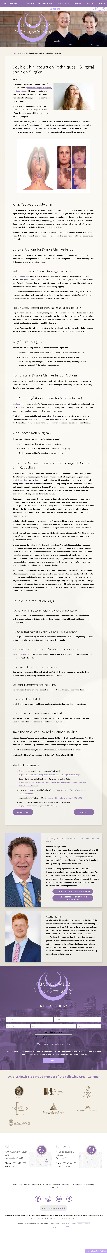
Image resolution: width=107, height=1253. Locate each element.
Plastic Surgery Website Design (46, 1227)
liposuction (39, 480)
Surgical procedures (20, 480)
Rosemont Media (60, 1227)
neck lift (71, 313)
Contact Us (101, 3)
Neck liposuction (19, 276)
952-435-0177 (54, 9)
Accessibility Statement (83, 1223)
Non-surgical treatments (22, 654)
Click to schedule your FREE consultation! (73, 891)
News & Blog (90, 3)
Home (4, 3)
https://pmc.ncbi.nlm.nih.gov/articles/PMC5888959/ (38, 806)
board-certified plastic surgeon (39, 88)
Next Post (84, 812)
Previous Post (23, 812)
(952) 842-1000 (19, 1163)
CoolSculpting (18, 404)
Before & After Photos (45, 3)
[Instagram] (48, 1199)
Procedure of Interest (53, 1032)
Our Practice (30, 3)
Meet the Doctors (15, 3)
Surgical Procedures (62, 3)
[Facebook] (38, 1199)
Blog (19, 53)
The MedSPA (77, 3)
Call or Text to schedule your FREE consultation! (73, 898)
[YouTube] (58, 1199)
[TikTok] (69, 1199)
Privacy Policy (65, 1223)
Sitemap (73, 1223)
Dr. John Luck (21, 91)
